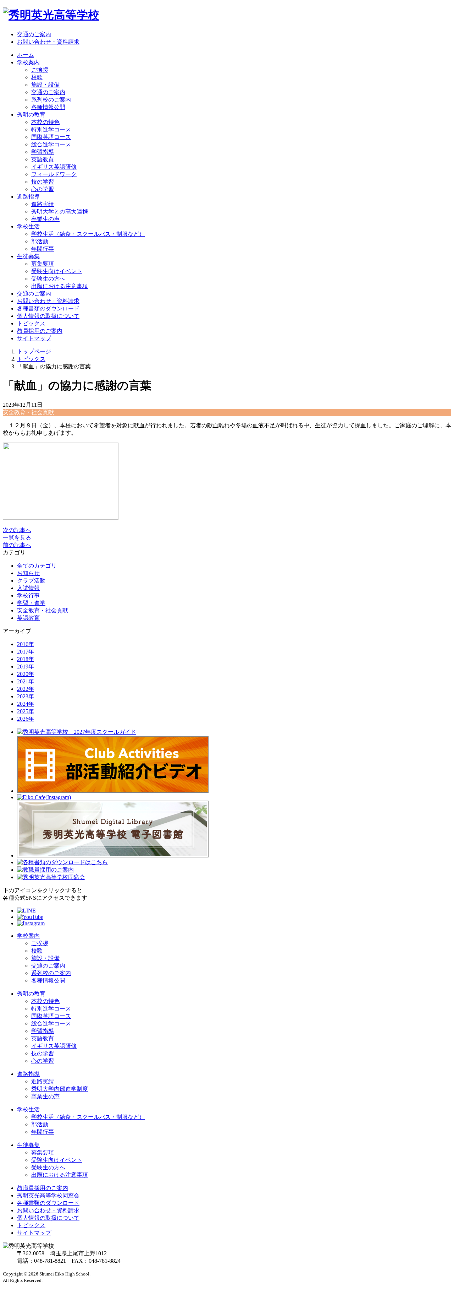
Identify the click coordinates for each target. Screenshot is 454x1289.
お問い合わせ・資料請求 (48, 42)
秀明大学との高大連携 (59, 211)
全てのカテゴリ (37, 566)
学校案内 (28, 936)
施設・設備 (45, 85)
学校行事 (28, 595)
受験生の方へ (48, 279)
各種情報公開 (48, 107)
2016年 (25, 644)
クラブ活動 (31, 581)
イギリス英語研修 (54, 167)
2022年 (25, 689)
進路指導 (28, 1074)
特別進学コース (51, 129)
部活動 (39, 241)
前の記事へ (17, 545)
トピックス (31, 323)
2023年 (25, 696)
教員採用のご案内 (39, 331)
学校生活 (28, 1109)
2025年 (25, 711)
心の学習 (42, 189)
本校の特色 (45, 122)
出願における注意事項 (59, 286)
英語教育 (42, 159)
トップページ (34, 351)
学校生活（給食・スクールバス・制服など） (88, 234)
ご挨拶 (39, 70)
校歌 (37, 77)
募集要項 (42, 264)
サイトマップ (34, 338)
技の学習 (42, 182)
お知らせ (28, 573)
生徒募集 (28, 1145)
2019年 (25, 667)
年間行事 (42, 249)
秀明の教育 (31, 994)
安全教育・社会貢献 (42, 610)
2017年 (25, 652)
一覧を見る (17, 538)
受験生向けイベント (56, 271)
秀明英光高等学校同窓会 (48, 1195)
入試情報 (28, 588)
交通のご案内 (34, 34)
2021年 (25, 681)
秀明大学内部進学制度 (59, 1089)
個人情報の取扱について (48, 316)
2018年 (25, 659)
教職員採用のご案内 (42, 1188)
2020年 (25, 674)
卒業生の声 (45, 219)
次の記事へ (17, 530)
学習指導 (42, 152)
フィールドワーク (54, 174)
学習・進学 (31, 603)
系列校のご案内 (51, 100)
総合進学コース (51, 144)
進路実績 (42, 204)
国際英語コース (51, 137)
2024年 (25, 704)
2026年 (25, 719)
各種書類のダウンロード (48, 308)
